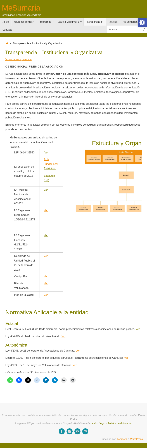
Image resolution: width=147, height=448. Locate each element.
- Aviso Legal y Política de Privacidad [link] (111, 423)
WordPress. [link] (136, 439)
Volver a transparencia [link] (18, 59)
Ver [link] (46, 152)
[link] (142, 22)
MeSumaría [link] (21, 8)
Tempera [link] (122, 439)
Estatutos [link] (50, 168)
